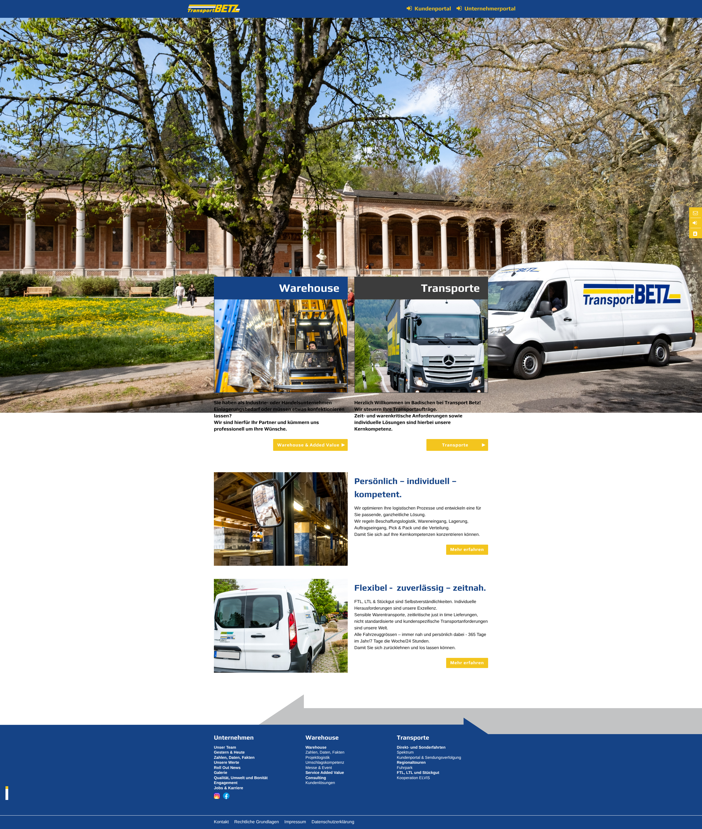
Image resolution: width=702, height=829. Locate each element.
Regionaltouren (411, 762)
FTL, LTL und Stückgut (418, 773)
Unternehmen (234, 737)
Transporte (450, 288)
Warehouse (309, 288)
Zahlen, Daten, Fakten (324, 752)
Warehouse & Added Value (308, 445)
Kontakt (221, 822)
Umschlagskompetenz (324, 762)
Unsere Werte (226, 762)
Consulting (315, 778)
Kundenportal (433, 8)
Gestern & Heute (229, 752)
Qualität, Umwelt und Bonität (241, 778)
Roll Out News (227, 768)
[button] (6, 787)
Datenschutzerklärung (333, 822)
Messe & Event (318, 768)
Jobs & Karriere (228, 788)
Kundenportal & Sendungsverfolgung (429, 758)
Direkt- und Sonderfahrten (421, 747)
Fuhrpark (404, 768)
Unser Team (225, 747)
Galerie (220, 773)
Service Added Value (324, 773)
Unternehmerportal (490, 8)
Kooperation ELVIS (413, 778)
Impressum (295, 822)
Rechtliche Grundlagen (256, 822)
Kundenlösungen (320, 783)
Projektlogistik (317, 758)
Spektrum (405, 752)
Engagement (225, 783)
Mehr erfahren (467, 549)
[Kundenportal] (695, 223)
